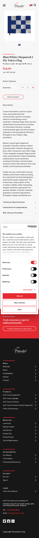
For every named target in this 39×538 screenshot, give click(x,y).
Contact (6, 380)
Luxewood (7, 423)
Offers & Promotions (10, 409)
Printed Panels (8, 437)
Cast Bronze (7, 430)
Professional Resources (11, 462)
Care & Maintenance (10, 440)
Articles (6, 377)
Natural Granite (8, 427)
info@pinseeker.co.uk (16, 513)
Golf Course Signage (10, 398)
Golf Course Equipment (11, 395)
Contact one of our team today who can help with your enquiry (18, 504)
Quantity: (7, 87)
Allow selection (19, 303)
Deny (19, 309)
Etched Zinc (7, 433)
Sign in (5, 480)
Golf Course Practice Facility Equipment (18, 405)
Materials (6, 366)
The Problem (8, 458)
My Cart (6, 477)
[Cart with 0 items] (30, 6)
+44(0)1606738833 (12, 510)
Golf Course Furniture (11, 402)
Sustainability (8, 373)
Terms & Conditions (10, 491)
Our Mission (7, 455)
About (5, 370)
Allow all (19, 296)
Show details (28, 290)
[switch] (34, 268)
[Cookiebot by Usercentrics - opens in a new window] (28, 226)
